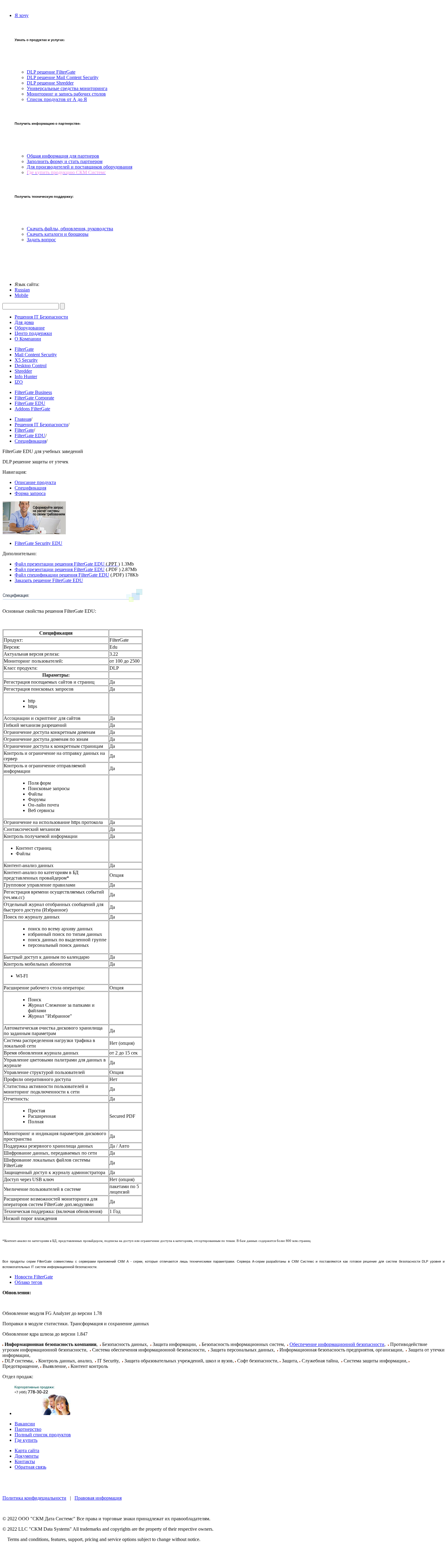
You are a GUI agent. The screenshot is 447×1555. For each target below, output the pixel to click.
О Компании (28, 338)
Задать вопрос (41, 239)
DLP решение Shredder (50, 82)
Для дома (24, 322)
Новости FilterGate (34, 1276)
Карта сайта (27, 1450)
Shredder (23, 371)
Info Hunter (26, 376)
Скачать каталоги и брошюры (57, 234)
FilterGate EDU (30, 403)
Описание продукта (35, 482)
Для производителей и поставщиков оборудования (79, 166)
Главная (23, 419)
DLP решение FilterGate (51, 72)
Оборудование (30, 327)
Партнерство (28, 1429)
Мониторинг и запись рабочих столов (66, 93)
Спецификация (30, 441)
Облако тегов (28, 1282)
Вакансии (25, 1423)
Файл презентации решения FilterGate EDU (67, 564)
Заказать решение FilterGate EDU (49, 580)
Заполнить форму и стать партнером (64, 161)
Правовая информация (98, 1498)
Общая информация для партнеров (63, 156)
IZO (19, 382)
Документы (27, 1456)
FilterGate (24, 349)
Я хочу (22, 15)
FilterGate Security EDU (38, 543)
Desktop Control (31, 365)
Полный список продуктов (43, 1434)
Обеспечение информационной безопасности (336, 1344)
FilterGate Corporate (34, 397)
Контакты (25, 1461)
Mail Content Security (36, 354)
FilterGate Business (33, 392)
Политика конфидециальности (34, 1498)
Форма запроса (30, 493)
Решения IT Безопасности (41, 316)
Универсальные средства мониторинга (67, 88)
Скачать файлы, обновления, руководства (70, 228)
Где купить (26, 1440)
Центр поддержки (33, 333)
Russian (22, 289)
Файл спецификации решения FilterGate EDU (62, 574)
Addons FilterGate (32, 408)
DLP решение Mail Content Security (63, 77)
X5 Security (26, 360)
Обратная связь (30, 1467)
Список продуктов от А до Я (57, 99)
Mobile (21, 295)
